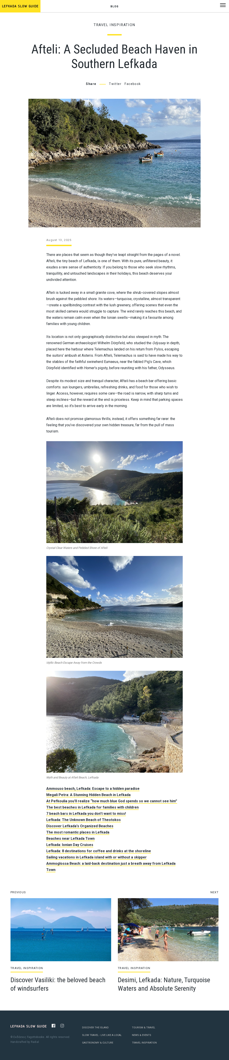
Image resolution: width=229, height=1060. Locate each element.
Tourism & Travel (143, 1027)
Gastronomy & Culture (97, 1042)
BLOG (114, 6)
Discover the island (95, 1027)
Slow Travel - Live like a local (102, 1035)
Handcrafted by (25, 1042)
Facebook (133, 84)
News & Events (141, 1035)
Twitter (115, 84)
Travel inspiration (114, 25)
